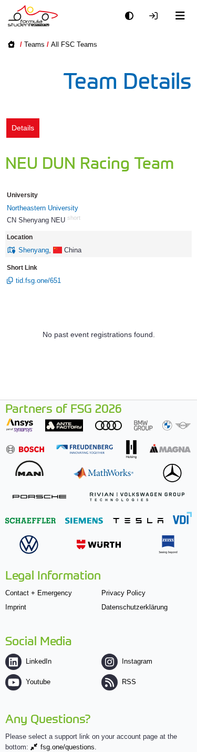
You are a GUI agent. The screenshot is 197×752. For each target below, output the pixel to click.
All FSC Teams (74, 44)
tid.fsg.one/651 (38, 280)
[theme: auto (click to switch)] (132, 16)
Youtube (38, 682)
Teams (34, 44)
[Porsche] (39, 496)
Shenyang (33, 250)
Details (23, 128)
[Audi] (108, 425)
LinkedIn (38, 661)
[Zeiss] (168, 544)
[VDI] (182, 518)
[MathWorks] (103, 473)
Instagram (137, 661)
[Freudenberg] (84, 449)
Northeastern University (42, 208)
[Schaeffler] (30, 520)
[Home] (33, 15)
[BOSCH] (25, 449)
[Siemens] (84, 520)
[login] (156, 16)
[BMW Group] (162, 425)
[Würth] (99, 544)
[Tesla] (138, 520)
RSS (129, 682)
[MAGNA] (170, 448)
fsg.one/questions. (68, 747)
